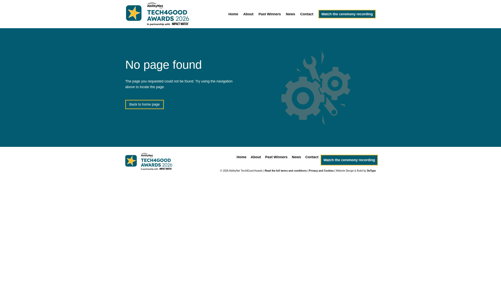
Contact (306, 14)
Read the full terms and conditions (286, 170)
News (290, 14)
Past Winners (270, 14)
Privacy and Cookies (321, 170)
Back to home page (144, 104)
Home (233, 14)
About (248, 14)
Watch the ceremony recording (347, 14)
